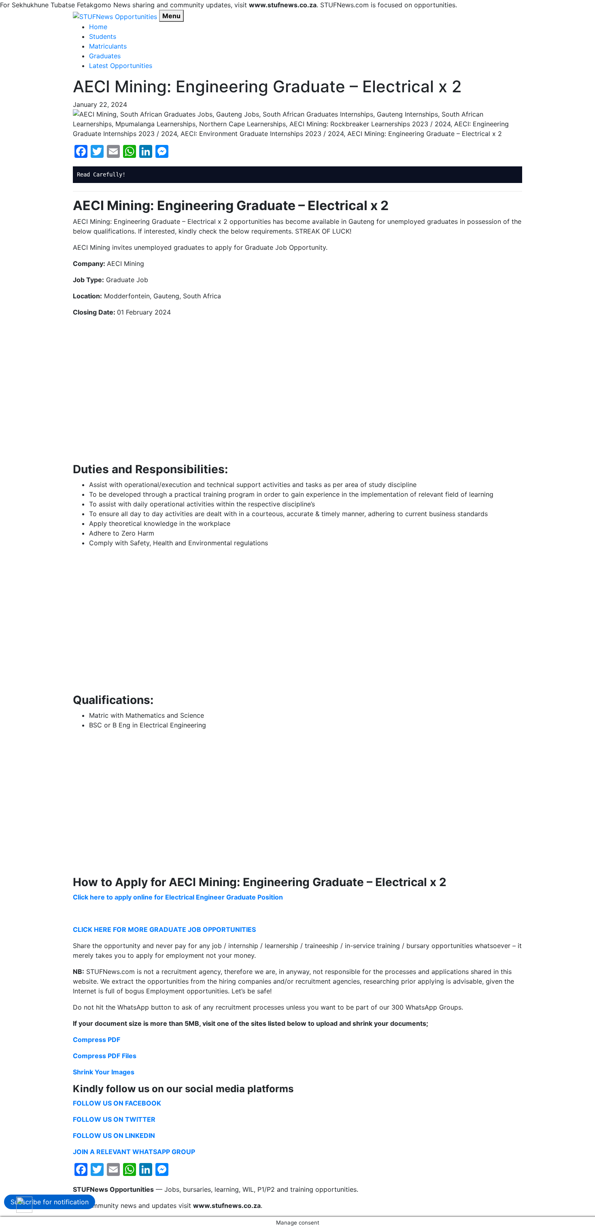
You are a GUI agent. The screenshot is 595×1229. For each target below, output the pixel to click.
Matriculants (108, 46)
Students (102, 36)
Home (98, 27)
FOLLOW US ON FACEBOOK (117, 1103)
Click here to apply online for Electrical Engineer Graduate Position (178, 897)
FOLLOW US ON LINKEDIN (114, 1135)
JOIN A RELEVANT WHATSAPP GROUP (134, 1152)
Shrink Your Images (103, 1072)
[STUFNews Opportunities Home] (115, 16)
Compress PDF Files (104, 1056)
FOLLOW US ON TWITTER (114, 1119)
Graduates (105, 56)
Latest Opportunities (120, 66)
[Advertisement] (297, 390)
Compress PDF (96, 1040)
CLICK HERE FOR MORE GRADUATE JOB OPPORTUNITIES (164, 929)
